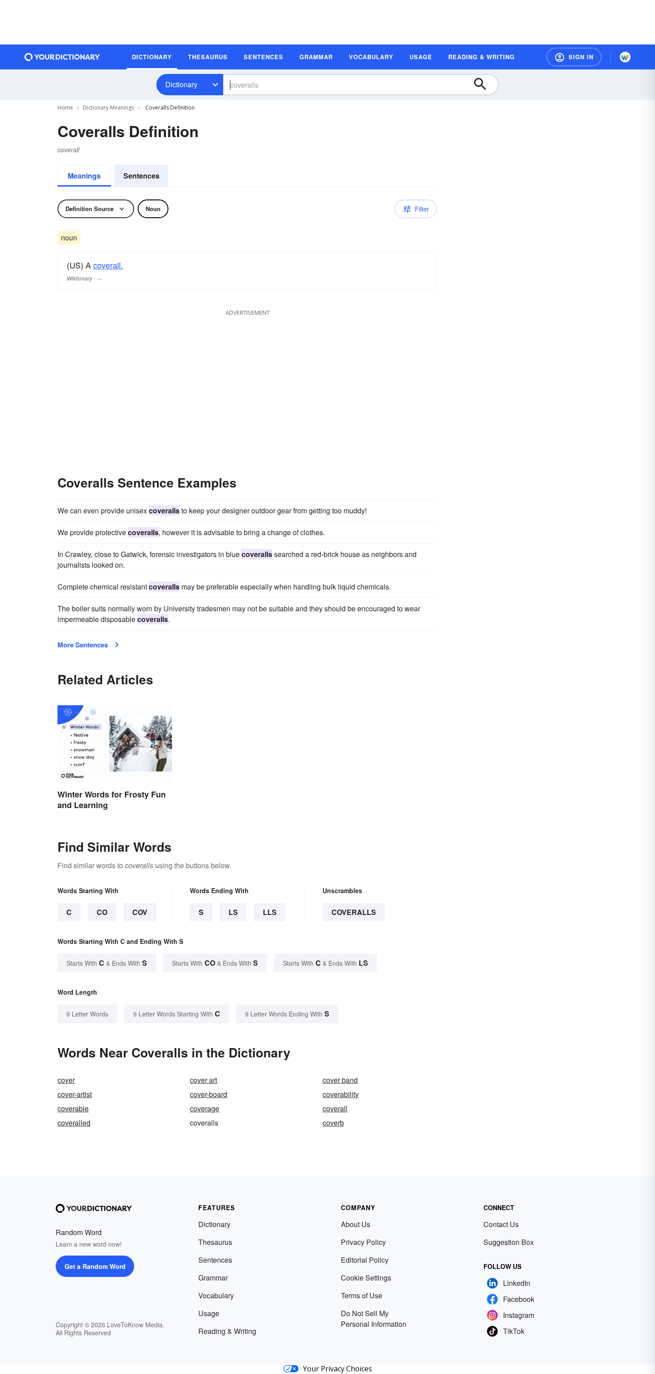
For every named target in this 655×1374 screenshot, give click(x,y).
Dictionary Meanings (108, 107)
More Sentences (82, 645)
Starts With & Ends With (106, 963)
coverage (204, 1108)
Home (65, 107)
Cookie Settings (366, 1277)
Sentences (141, 176)
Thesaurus (215, 1242)
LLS (270, 912)
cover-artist (74, 1094)
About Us (355, 1224)
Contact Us (501, 1224)
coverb (333, 1123)
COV (139, 912)
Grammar (213, 1277)
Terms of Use (361, 1295)
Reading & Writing (227, 1331)
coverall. (108, 265)
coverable (73, 1108)
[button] (574, 57)
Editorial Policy (365, 1260)
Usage (208, 1313)
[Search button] (484, 84)
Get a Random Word (95, 1266)
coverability (341, 1094)
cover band (340, 1080)
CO (102, 912)
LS (233, 912)
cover (66, 1080)
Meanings (84, 176)
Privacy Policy (363, 1242)
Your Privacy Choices (337, 1369)
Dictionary (181, 84)
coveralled (73, 1123)
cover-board (208, 1094)
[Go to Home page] (62, 57)
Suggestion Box (508, 1242)
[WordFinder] (625, 57)
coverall (335, 1108)
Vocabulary (216, 1295)
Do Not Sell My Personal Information (373, 1318)
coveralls (354, 912)
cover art (203, 1080)
